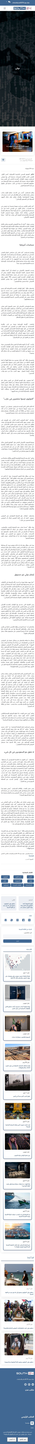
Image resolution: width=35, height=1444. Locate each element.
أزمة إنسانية (29, 885)
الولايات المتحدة (17, 885)
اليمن (30, 877)
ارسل (17, 941)
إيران (31, 881)
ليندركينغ (6, 885)
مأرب (4, 881)
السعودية (17, 881)
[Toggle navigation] (4, 8)
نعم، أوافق (23, 1439)
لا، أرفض (11, 1439)
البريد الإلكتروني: (28, 933)
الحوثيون (5, 877)
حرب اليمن (18, 877)
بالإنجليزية (31, 856)
